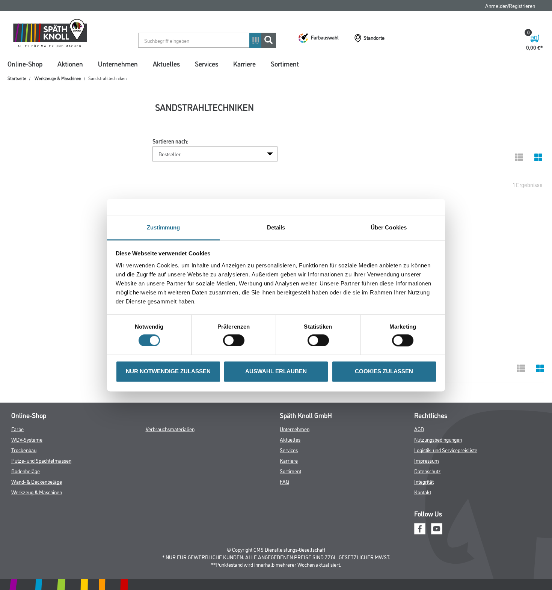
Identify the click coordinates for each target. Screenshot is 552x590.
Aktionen (70, 63)
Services (206, 63)
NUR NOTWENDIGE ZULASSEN (168, 371)
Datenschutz (427, 470)
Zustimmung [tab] (163, 227)
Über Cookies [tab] (389, 227)
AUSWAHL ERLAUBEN (276, 371)
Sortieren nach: (170, 141)
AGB (419, 428)
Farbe (17, 428)
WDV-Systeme (26, 439)
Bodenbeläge (25, 470)
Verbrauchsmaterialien (170, 428)
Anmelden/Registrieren (510, 5)
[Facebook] (419, 528)
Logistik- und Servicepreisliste (445, 449)
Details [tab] (276, 227)
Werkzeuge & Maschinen (58, 78)
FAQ (284, 481)
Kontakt (422, 491)
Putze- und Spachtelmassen (41, 460)
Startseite (17, 78)
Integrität (424, 481)
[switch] (235, 340)
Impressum (426, 460)
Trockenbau (23, 449)
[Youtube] (436, 528)
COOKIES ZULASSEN (384, 371)
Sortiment (285, 63)
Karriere (244, 63)
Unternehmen (118, 63)
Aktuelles (166, 63)
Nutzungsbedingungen (438, 439)
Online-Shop (25, 63)
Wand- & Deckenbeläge (36, 481)
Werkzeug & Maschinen (36, 491)
